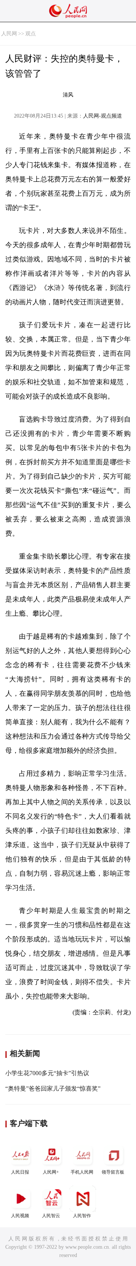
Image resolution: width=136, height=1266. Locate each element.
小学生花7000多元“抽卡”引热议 (47, 1073)
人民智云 (51, 1215)
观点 (30, 33)
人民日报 (20, 1172)
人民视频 (20, 1215)
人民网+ (51, 1172)
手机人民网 (82, 1172)
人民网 (9, 33)
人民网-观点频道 (102, 116)
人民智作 (82, 1215)
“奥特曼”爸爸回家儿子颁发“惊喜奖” (52, 1088)
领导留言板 (113, 1172)
